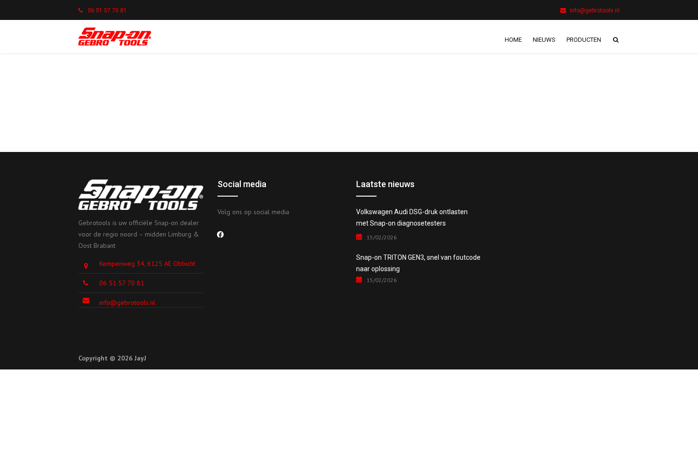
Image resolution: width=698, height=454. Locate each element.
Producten (583, 39)
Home (513, 39)
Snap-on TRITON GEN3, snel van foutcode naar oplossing (418, 263)
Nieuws (544, 39)
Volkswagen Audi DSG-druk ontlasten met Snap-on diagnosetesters (412, 217)
